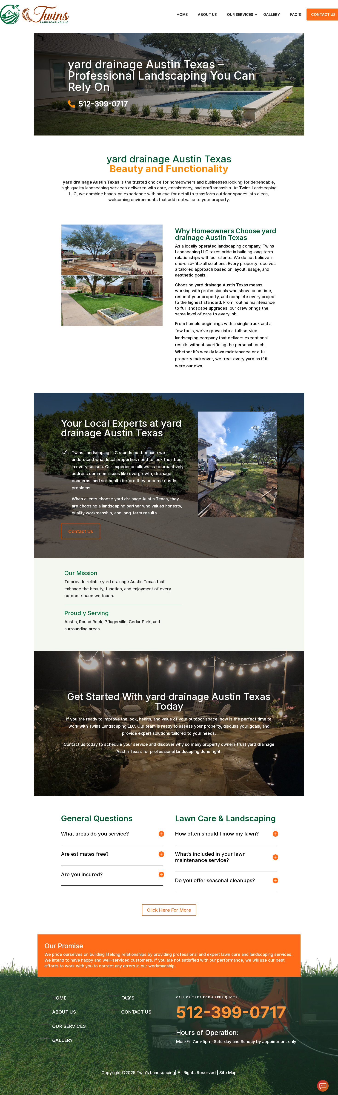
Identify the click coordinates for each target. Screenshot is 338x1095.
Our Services (240, 14)
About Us (207, 14)
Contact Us (80, 531)
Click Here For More (169, 910)
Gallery (271, 14)
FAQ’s (295, 14)
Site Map (228, 1072)
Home (182, 14)
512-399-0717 (231, 1012)
